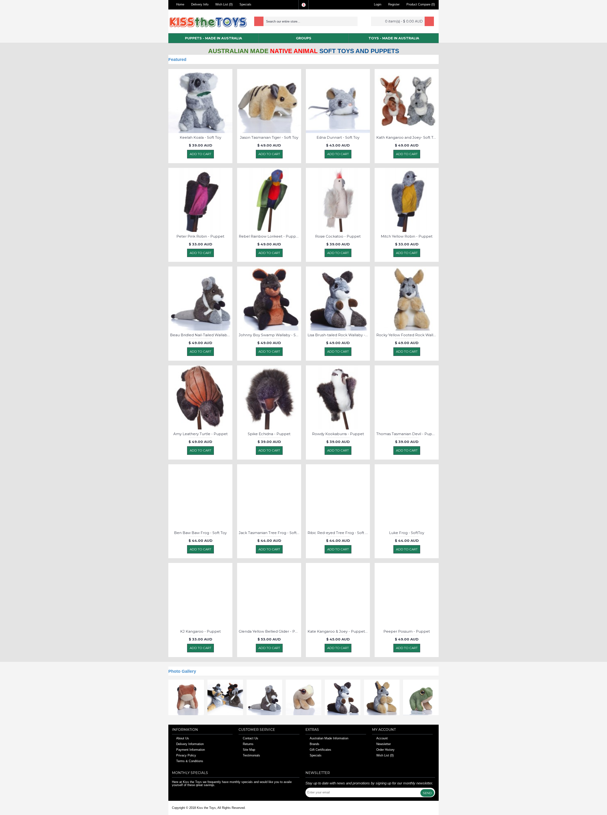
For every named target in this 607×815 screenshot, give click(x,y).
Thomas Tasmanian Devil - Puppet (407, 434)
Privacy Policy (186, 755)
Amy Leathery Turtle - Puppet (200, 434)
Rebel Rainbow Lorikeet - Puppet (269, 236)
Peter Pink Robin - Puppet (200, 236)
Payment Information (190, 749)
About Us (182, 738)
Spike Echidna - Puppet (269, 434)
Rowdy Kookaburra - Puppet (338, 434)
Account (382, 738)
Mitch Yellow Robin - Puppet (406, 236)
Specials (316, 755)
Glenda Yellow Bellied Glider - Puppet (270, 631)
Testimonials (251, 755)
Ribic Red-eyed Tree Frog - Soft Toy (339, 532)
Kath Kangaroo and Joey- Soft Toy (406, 137)
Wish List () (385, 755)
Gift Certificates (320, 749)
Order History (385, 749)
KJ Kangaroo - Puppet (200, 631)
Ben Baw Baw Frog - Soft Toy (200, 532)
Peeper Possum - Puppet (406, 631)
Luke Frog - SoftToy (406, 532)
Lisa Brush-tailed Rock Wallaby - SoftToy (339, 335)
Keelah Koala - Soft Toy (200, 137)
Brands (314, 744)
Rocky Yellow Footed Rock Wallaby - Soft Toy (407, 335)
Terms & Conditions (189, 761)
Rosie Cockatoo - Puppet (338, 236)
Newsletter (383, 744)
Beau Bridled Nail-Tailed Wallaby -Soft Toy (201, 335)
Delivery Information (190, 744)
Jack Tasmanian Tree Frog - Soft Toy (270, 532)
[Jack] (186, 697)
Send (427, 793)
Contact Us (250, 738)
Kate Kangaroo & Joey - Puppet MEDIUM (339, 631)
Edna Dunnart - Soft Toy (338, 137)
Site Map (249, 749)
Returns (248, 744)
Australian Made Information (329, 738)
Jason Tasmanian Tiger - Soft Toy (269, 137)
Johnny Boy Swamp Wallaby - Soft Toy (270, 335)
